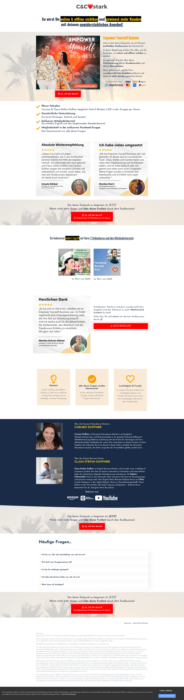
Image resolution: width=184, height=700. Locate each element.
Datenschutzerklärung (140, 623)
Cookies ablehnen (166, 691)
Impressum (127, 623)
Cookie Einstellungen (68, 694)
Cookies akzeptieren (167, 696)
